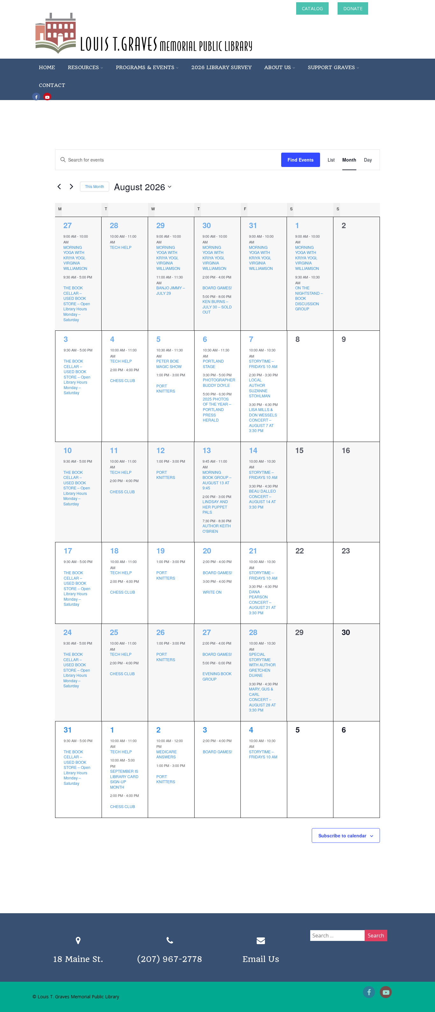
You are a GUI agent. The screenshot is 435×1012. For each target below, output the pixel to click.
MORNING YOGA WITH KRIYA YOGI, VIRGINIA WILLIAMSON (75, 257)
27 (67, 225)
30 (207, 225)
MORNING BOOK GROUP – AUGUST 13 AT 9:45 (217, 480)
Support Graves (331, 67)
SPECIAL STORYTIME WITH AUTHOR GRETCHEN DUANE (262, 664)
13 (207, 450)
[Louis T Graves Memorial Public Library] (160, 55)
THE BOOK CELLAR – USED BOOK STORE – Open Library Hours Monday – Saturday (76, 303)
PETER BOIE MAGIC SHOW (169, 363)
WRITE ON (212, 592)
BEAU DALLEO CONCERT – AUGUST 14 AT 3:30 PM (262, 499)
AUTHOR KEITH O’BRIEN (217, 528)
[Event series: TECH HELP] (118, 241)
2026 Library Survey (221, 67)
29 (160, 225)
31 (253, 225)
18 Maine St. (78, 959)
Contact (52, 85)
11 (114, 450)
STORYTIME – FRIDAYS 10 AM (263, 363)
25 (114, 631)
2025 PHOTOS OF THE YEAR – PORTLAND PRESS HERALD (217, 409)
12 (160, 450)
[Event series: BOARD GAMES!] (205, 282)
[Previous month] (59, 187)
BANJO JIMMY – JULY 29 (170, 290)
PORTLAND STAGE (213, 363)
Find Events (301, 159)
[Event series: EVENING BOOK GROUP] (205, 668)
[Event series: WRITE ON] (205, 586)
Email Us (260, 959)
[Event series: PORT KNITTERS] (158, 380)
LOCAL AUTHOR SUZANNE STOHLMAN (259, 387)
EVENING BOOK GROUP (217, 676)
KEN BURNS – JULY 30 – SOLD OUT (217, 306)
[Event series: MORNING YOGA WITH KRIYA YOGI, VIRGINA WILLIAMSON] (71, 241)
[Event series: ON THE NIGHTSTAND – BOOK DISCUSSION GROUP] (303, 282)
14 (253, 450)
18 (114, 550)
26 (160, 631)
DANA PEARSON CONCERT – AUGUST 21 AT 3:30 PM (262, 602)
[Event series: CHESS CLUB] (112, 375)
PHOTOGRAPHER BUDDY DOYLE (219, 382)
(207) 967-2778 (169, 959)
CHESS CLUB (122, 380)
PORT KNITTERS (165, 388)
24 (67, 631)
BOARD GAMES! (217, 287)
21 (253, 550)
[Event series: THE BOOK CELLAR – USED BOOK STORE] (65, 282)
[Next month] (71, 187)
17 (68, 550)
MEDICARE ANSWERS (166, 754)
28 (114, 225)
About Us (277, 67)
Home (47, 67)
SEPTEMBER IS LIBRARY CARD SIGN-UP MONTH (124, 779)
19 (160, 550)
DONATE (352, 8)
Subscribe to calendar (342, 835)
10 (67, 450)
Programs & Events (145, 67)
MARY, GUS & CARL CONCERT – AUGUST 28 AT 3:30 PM (262, 699)
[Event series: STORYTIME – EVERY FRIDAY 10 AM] (257, 355)
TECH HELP (121, 247)
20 (207, 550)
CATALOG (312, 8)
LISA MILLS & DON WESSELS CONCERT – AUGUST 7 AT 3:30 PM (263, 420)
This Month (94, 186)
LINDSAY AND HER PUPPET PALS (215, 507)
